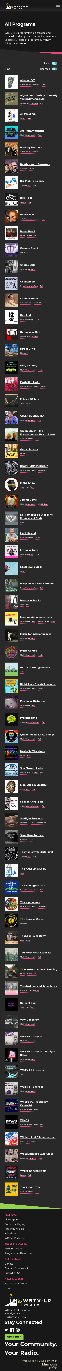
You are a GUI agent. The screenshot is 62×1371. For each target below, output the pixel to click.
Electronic (24, 252)
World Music (32, 236)
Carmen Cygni (29, 248)
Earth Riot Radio (30, 382)
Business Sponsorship (17, 1268)
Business (23, 839)
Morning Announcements (36, 617)
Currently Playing (15, 1224)
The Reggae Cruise (32, 919)
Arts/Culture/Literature (29, 85)
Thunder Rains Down (33, 936)
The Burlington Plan (32, 885)
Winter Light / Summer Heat (38, 1137)
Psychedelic (42, 907)
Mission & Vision (13, 1248)
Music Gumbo (28, 650)
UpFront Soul (28, 1003)
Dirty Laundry (28, 365)
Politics (43, 386)
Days (9, 69)
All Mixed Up (28, 114)
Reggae (23, 923)
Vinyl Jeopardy (29, 1019)
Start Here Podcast (32, 835)
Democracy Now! (30, 332)
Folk (22, 605)
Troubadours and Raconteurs (38, 986)
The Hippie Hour (30, 902)
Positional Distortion (33, 701)
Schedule (10, 1233)
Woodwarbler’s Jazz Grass (36, 1154)
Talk (41, 103)
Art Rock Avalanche (32, 130)
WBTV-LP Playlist (31, 1036)
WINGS (24, 1120)
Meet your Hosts (14, 1229)
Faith (22, 522)
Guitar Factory (29, 449)
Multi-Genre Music (27, 135)
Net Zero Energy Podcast (35, 667)
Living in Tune (29, 550)
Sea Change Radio (31, 768)
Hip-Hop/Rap (25, 303)
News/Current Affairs (29, 103)
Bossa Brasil (27, 231)
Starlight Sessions (31, 818)
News (8, 1288)
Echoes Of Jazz (29, 399)
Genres (10, 63)
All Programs (12, 1219)
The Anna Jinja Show (33, 868)
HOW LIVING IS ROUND (34, 466)
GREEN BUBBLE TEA (32, 415)
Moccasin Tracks (30, 600)
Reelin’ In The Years (32, 751)
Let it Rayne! (28, 533)
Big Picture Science (32, 181)
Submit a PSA (12, 1273)
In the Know (27, 483)
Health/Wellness (26, 319)
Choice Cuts (27, 265)
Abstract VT (27, 80)
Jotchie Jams (28, 499)
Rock (40, 135)
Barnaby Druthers (31, 147)
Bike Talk (26, 198)
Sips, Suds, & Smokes (33, 785)
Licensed (45, 69)
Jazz (22, 403)
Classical (23, 168)
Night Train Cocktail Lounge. (38, 684)
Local (47, 63)
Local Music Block (31, 567)
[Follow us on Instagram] (19, 1330)
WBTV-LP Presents (32, 1070)
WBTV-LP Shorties (31, 1086)
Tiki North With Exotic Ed (35, 952)
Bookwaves (27, 214)
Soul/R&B (38, 303)
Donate (9, 1263)
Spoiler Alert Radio (32, 801)
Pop (39, 420)
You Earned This (30, 1187)
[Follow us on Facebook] (13, 1330)
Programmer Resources (18, 1253)
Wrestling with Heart (33, 1170)
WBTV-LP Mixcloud (16, 1238)
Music (44, 85)
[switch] (54, 63)
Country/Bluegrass (28, 1158)
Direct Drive (27, 348)
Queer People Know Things (37, 734)
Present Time (28, 717)
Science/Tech (25, 185)
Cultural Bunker (30, 298)
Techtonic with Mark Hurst (36, 852)
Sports (23, 202)
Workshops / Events (16, 1283)
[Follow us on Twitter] (7, 1329)
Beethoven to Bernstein (35, 164)
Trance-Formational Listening (38, 969)
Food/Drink (25, 789)
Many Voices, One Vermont (37, 583)
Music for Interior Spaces (35, 634)
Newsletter (14, 1336)
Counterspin (27, 281)
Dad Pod (25, 315)
